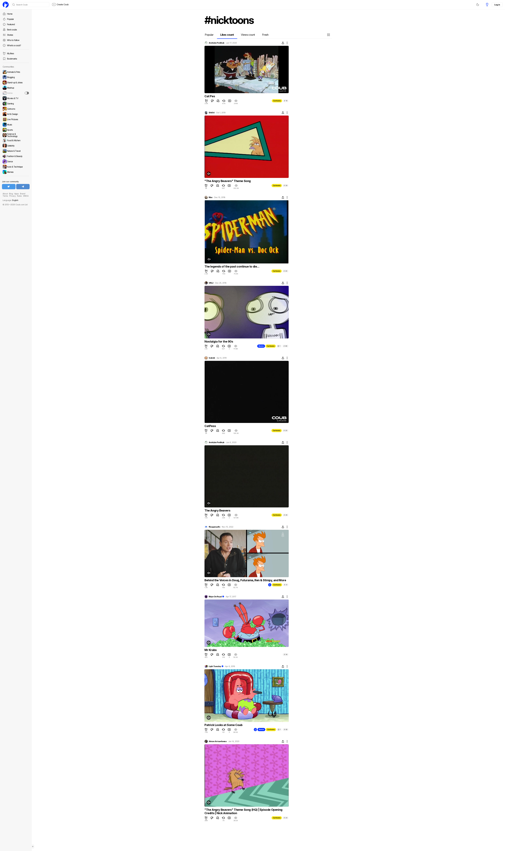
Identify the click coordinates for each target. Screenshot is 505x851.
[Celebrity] (16, 145)
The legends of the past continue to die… (231, 266)
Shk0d (211, 113)
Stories (10, 35)
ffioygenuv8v (214, 527)
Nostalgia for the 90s (218, 341)
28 (285, 185)
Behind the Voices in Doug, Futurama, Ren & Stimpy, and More (245, 580)
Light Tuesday (215, 666)
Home (9, 14)
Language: (10, 200)
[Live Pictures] (16, 119)
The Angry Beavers (217, 510)
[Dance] (16, 161)
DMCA (26, 196)
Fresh (265, 34)
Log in (497, 4)
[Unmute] (209, 174)
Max (210, 197)
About (5, 194)
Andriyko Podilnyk (216, 43)
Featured (11, 24)
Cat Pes (209, 96)
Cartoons (277, 101)
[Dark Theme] (478, 5)
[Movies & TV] (16, 98)
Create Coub (63, 4)
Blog (11, 194)
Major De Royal (215, 597)
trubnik (212, 358)
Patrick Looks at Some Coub (223, 725)
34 (285, 654)
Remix (261, 346)
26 (285, 515)
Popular (10, 19)
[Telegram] (23, 186)
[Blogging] (16, 77)
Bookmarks (12, 58)
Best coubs (12, 29)
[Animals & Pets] (16, 72)
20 (285, 271)
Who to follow (13, 40)
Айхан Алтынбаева (217, 741)
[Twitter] (9, 186)
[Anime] (16, 93)
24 (285, 818)
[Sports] (16, 130)
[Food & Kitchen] (16, 140)
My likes (10, 53)
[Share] (282, 42)
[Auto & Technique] (16, 166)
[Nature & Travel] (16, 151)
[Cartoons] (16, 108)
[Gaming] (16, 103)
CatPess (210, 426)
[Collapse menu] (33, 846)
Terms (5, 196)
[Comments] (218, 100)
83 (285, 729)
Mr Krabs (210, 650)
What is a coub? (14, 45)
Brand (22, 194)
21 (285, 585)
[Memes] (16, 172)
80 (285, 346)
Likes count (227, 34)
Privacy (12, 196)
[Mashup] (16, 87)
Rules (19, 196)
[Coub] (6, 5)
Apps (16, 194)
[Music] (16, 124)
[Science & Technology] (16, 135)
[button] (329, 34)
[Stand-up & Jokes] (16, 82)
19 (285, 101)
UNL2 (211, 283)
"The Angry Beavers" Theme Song (227, 181)
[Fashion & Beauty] (16, 156)
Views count (248, 34)
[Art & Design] (16, 114)
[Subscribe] (27, 93)
